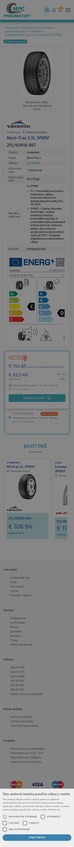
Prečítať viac (54, 809)
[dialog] (37, 818)
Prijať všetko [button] (37, 837)
